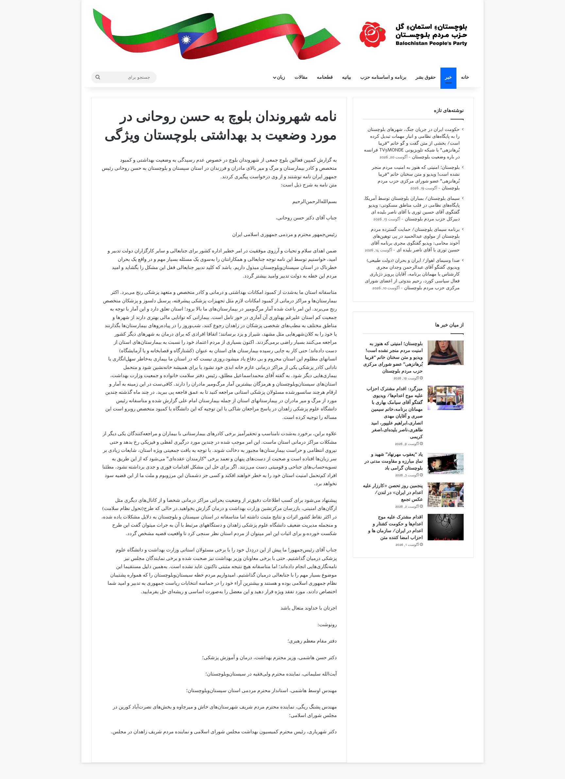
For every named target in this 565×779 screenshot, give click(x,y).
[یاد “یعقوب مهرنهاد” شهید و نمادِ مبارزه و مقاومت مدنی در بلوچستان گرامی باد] (446, 463)
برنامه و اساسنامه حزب (383, 77)
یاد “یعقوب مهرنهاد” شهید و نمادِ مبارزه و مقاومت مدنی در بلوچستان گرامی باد (394, 461)
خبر (448, 77)
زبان (281, 77)
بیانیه (346, 77)
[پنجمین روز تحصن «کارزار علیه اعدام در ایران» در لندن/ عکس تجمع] (446, 495)
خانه (465, 77)
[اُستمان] (413, 31)
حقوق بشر (426, 77)
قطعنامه (325, 77)
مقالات (301, 77)
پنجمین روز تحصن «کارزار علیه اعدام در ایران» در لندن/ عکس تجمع (393, 492)
